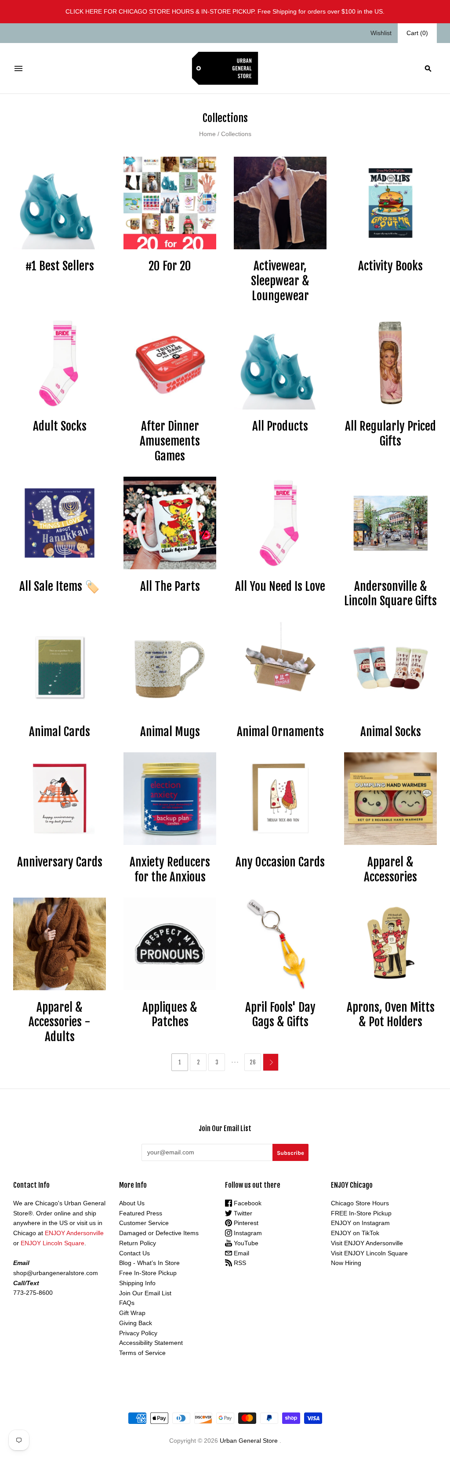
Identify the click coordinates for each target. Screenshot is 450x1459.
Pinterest (245, 1222)
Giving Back (135, 1322)
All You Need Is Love (280, 586)
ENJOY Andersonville (74, 1232)
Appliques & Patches (169, 1015)
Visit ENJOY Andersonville (367, 1243)
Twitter (242, 1213)
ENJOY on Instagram (360, 1222)
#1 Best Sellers (59, 266)
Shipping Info (137, 1283)
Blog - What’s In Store (149, 1262)
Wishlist (381, 32)
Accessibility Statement (151, 1342)
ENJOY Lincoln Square (52, 1243)
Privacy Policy (138, 1333)
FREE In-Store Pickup (361, 1213)
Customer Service (144, 1222)
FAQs (126, 1302)
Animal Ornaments (280, 731)
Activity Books (390, 266)
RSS (239, 1262)
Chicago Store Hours (360, 1203)
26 (253, 1062)
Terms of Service (142, 1352)
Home (207, 133)
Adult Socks (60, 426)
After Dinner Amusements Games (170, 441)
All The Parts (170, 586)
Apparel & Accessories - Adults (60, 1022)
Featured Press (140, 1213)
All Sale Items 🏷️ (59, 586)
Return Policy (137, 1243)
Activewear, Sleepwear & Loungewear (280, 281)
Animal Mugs (170, 731)
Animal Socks (390, 731)
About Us (132, 1203)
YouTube (245, 1243)
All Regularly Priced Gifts (390, 434)
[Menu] (18, 68)
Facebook (246, 1203)
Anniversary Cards (59, 862)
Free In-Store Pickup (148, 1272)
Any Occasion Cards (280, 862)
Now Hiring (346, 1262)
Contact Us (134, 1253)
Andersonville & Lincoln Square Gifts (390, 594)
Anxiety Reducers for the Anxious (170, 869)
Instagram (247, 1232)
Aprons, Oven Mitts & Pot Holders (391, 1015)
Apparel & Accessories (390, 869)
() (417, 32)
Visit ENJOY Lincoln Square (369, 1253)
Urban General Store (249, 1440)
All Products (280, 426)
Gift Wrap (132, 1312)
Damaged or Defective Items (159, 1232)
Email (240, 1253)
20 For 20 (170, 266)
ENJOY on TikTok (355, 1232)
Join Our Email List (145, 1293)
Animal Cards (59, 731)
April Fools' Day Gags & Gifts (280, 1015)
